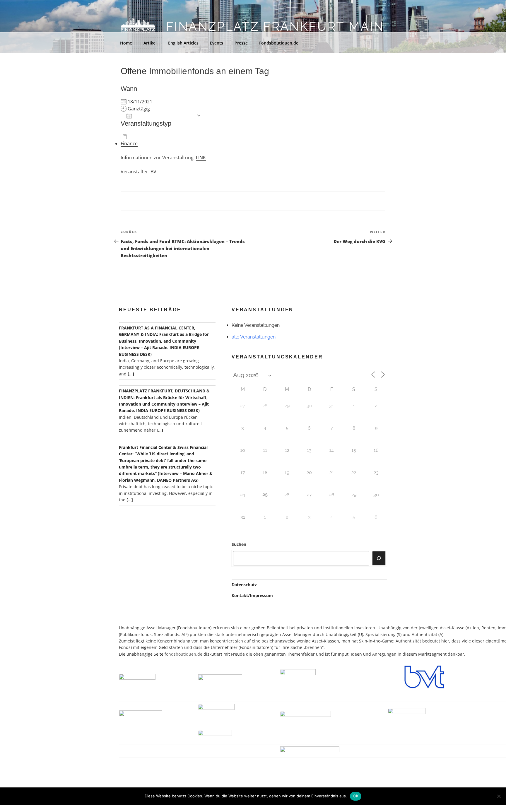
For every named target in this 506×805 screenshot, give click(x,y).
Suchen (239, 544)
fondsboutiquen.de (183, 654)
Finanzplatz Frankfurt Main (275, 26)
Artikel (150, 43)
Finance (129, 143)
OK (355, 796)
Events (216, 43)
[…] (131, 374)
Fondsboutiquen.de (278, 43)
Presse (241, 43)
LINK (201, 157)
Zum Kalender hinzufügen (164, 115)
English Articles (183, 43)
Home (126, 43)
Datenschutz (244, 584)
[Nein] (499, 796)
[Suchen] (379, 558)
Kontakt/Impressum (252, 595)
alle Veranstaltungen (254, 337)
